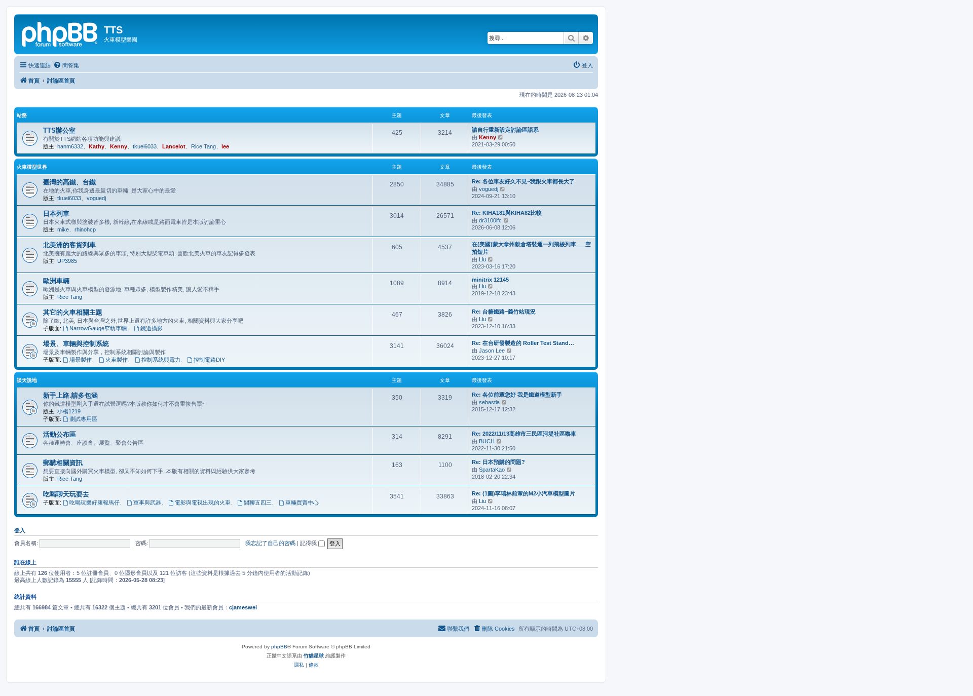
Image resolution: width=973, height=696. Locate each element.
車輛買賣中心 (302, 502)
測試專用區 (83, 419)
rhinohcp (85, 229)
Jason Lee (492, 350)
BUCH (487, 441)
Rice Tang (203, 146)
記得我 (309, 543)
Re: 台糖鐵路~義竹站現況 (504, 311)
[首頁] (60, 33)
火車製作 (116, 360)
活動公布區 (59, 434)
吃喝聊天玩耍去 (66, 494)
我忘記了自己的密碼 (270, 543)
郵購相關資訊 (63, 463)
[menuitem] (66, 65)
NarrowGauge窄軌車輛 (98, 328)
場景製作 (80, 360)
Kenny (118, 146)
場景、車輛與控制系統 (76, 343)
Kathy (96, 146)
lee (225, 146)
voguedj (96, 198)
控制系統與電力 (160, 360)
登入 (19, 530)
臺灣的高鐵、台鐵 (69, 182)
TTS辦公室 (59, 130)
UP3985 (67, 261)
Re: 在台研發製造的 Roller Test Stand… (523, 343)
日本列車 (56, 213)
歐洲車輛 (56, 281)
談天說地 (27, 380)
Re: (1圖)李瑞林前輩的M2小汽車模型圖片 (523, 493)
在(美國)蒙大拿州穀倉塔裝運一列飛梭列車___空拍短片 (531, 248)
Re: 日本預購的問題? (498, 462)
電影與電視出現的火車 (203, 502)
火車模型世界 (32, 167)
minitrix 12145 (490, 280)
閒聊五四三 (258, 502)
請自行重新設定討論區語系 (505, 130)
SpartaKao (492, 470)
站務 (22, 115)
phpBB (279, 646)
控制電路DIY (209, 360)
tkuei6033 (145, 146)
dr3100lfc (490, 220)
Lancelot (173, 146)
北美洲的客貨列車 (69, 245)
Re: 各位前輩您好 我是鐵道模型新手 (517, 395)
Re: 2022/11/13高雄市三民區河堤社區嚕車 (524, 434)
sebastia (489, 402)
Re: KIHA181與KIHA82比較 (507, 213)
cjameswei (243, 607)
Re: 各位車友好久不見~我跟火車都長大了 (523, 181)
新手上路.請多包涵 (70, 395)
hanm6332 (70, 146)
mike (63, 229)
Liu (482, 259)
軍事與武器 (147, 502)
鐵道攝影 (151, 328)
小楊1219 (69, 411)
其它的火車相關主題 (72, 312)
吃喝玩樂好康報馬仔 (94, 502)
